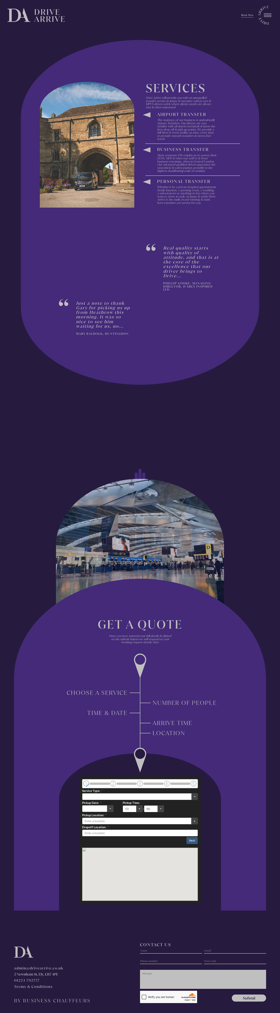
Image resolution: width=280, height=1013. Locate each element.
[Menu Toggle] (267, 15)
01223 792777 (27, 980)
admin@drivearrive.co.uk (38, 968)
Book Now (247, 15)
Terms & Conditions (33, 986)
